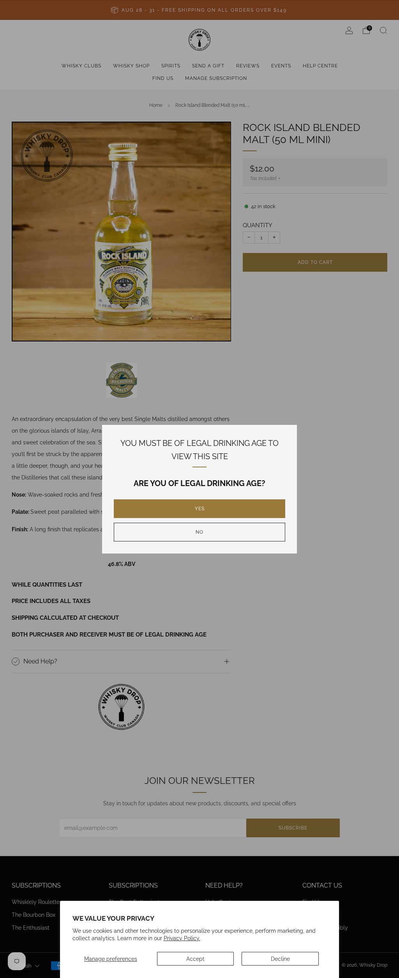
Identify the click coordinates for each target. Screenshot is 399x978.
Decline (280, 958)
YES (200, 508)
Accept (195, 958)
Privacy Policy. (182, 938)
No (199, 532)
